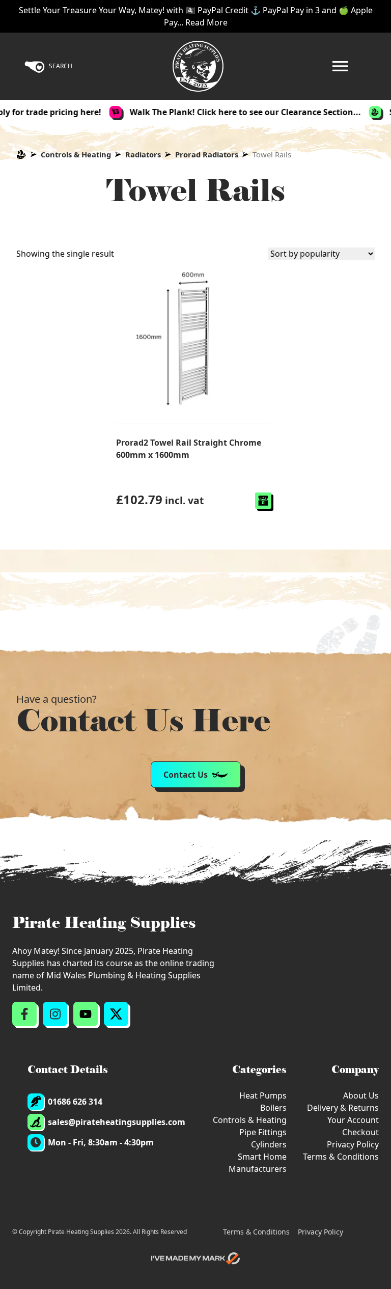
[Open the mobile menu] (340, 66)
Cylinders (269, 1144)
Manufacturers (258, 1168)
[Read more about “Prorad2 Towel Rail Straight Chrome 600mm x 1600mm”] (263, 500)
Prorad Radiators (206, 154)
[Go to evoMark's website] (195, 1258)
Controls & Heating (76, 154)
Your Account (353, 1120)
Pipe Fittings (263, 1132)
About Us (361, 1095)
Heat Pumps (263, 1095)
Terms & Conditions (341, 1156)
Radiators (143, 154)
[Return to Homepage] (198, 66)
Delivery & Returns (343, 1107)
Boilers (273, 1107)
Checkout (360, 1132)
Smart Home (262, 1156)
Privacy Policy (353, 1144)
